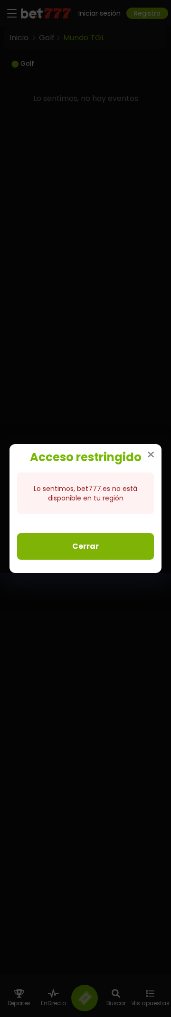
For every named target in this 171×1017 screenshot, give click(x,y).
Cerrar (85, 546)
